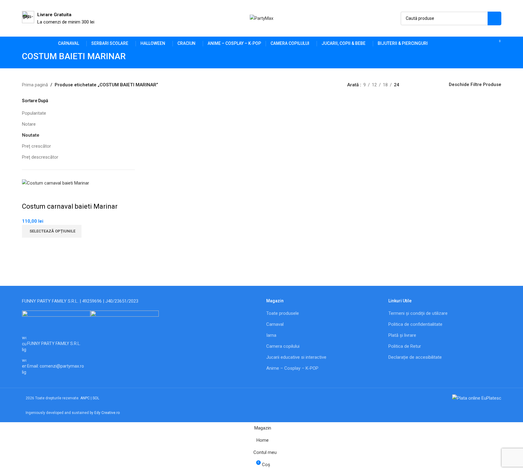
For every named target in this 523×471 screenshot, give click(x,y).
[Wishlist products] (486, 44)
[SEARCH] (494, 18)
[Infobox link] (58, 18)
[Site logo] (261, 18)
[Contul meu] (475, 44)
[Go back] (14, 59)
